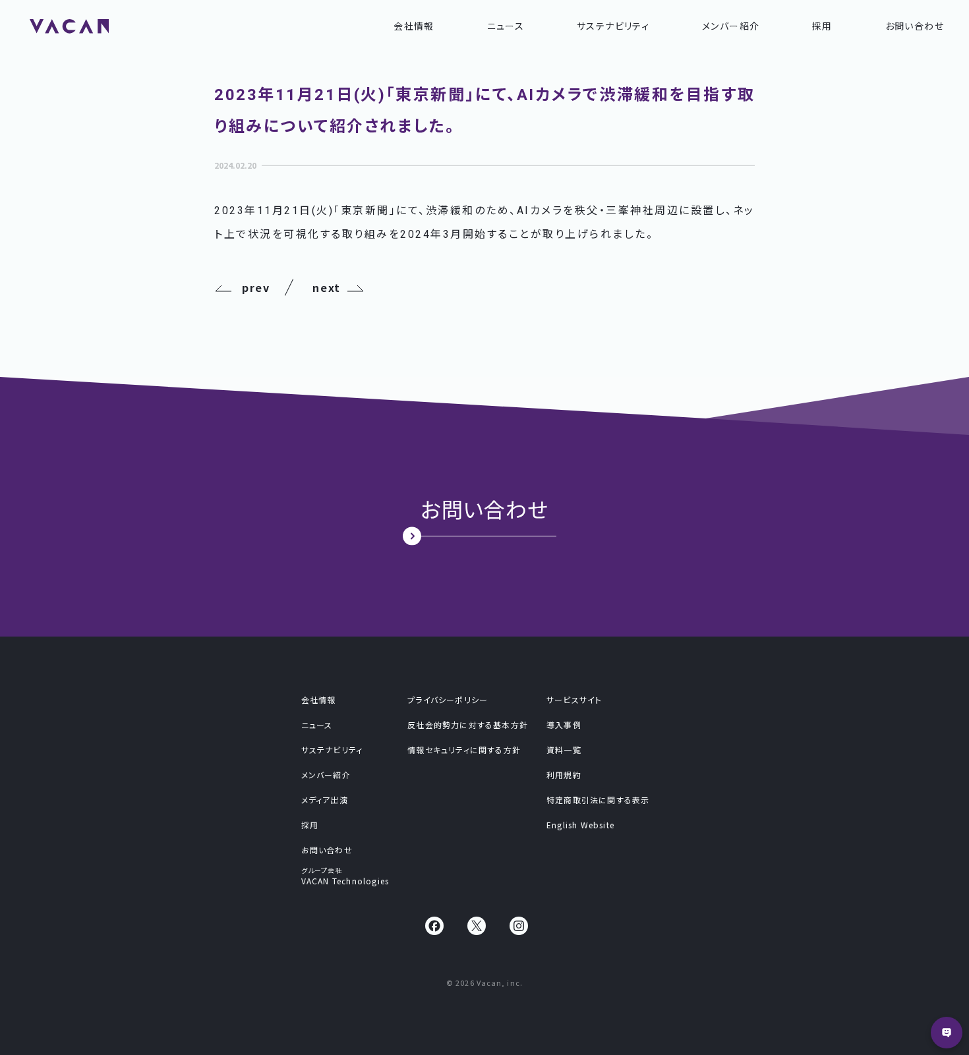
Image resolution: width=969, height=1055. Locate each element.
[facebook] (434, 926)
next (326, 287)
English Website (580, 825)
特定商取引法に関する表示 (597, 800)
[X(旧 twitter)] (476, 926)
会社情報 (414, 25)
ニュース (506, 25)
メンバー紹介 (730, 25)
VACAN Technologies (345, 874)
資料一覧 (563, 750)
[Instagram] (519, 926)
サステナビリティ (613, 25)
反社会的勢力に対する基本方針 (467, 725)
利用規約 (563, 775)
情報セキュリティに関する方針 (464, 750)
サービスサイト (574, 700)
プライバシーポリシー (447, 700)
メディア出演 (324, 800)
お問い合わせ (914, 25)
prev (256, 287)
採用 (822, 25)
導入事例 (563, 725)
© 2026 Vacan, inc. (484, 982)
